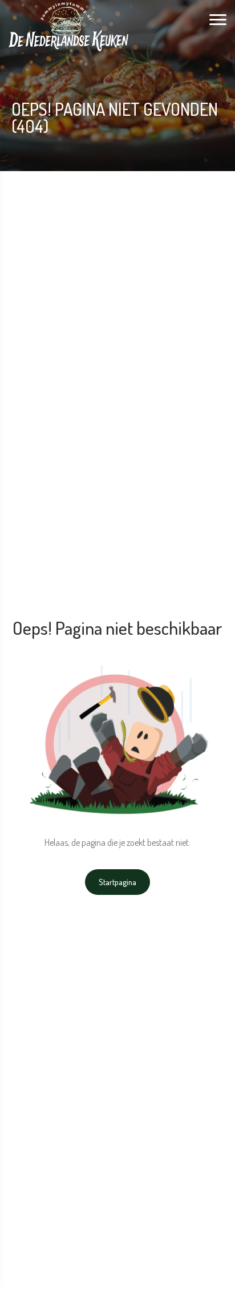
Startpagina (117, 882)
